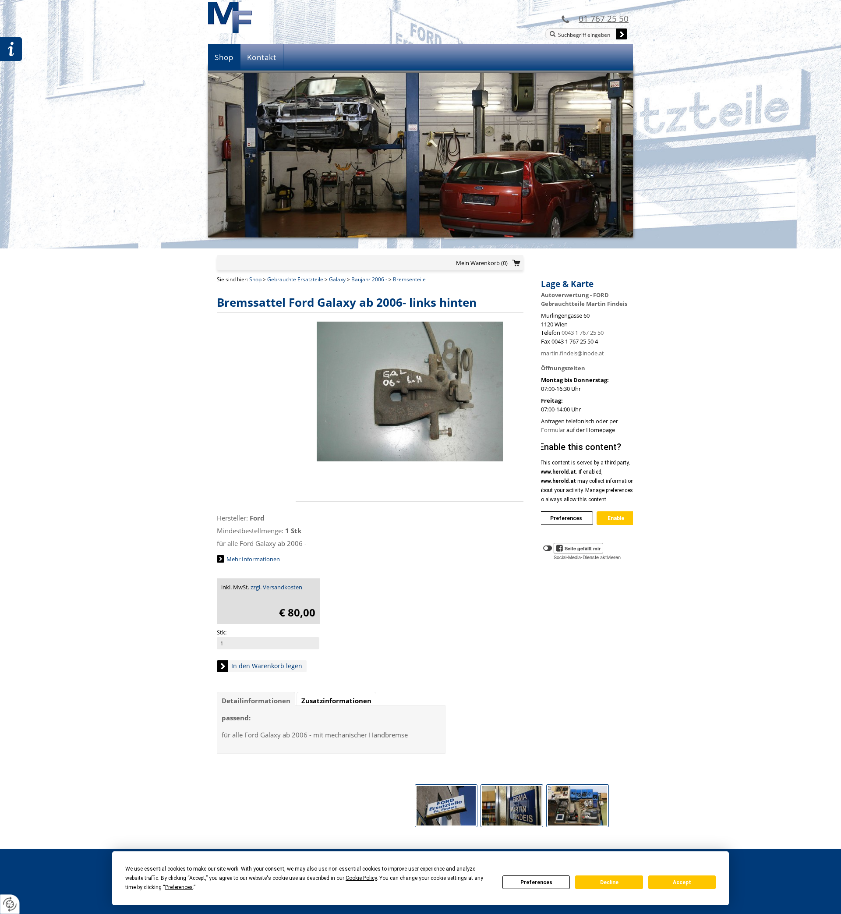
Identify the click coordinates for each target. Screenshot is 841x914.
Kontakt (261, 57)
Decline (609, 882)
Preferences (536, 882)
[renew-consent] (10, 904)
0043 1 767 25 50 (583, 333)
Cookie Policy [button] (361, 878)
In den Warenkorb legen (266, 666)
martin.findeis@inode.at (572, 353)
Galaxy (337, 279)
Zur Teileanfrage (11, 49)
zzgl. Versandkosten (276, 587)
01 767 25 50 (604, 18)
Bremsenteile (409, 279)
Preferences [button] (179, 887)
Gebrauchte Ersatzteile (295, 279)
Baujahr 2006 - (369, 279)
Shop (224, 57)
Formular (553, 430)
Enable (616, 518)
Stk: (221, 632)
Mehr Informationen (253, 559)
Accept (682, 882)
